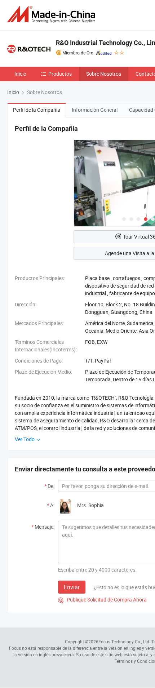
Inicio (20, 73)
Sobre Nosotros (103, 73)
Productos (60, 73)
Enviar (72, 587)
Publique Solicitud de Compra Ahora (102, 599)
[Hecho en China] (52, 14)
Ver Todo (25, 439)
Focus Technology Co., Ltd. (124, 641)
